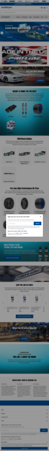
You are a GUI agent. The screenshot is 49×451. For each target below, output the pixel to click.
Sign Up (37, 223)
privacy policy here (21, 228)
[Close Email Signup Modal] (40, 216)
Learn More (25, 233)
